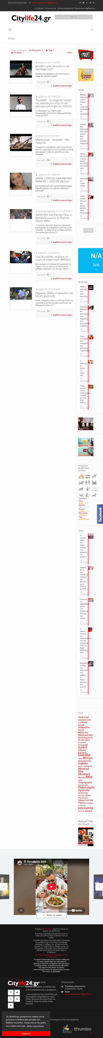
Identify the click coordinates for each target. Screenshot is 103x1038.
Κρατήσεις (88, 766)
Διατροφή (83, 745)
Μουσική (84, 774)
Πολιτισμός (86, 787)
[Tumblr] (93, 3)
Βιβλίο (87, 740)
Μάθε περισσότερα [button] (35, 1026)
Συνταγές (81, 795)
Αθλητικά (83, 732)
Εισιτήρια (82, 752)
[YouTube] (87, 3)
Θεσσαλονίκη (84, 761)
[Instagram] (90, 3)
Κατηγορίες (36, 50)
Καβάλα (83, 763)
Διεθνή (82, 747)
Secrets (81, 725)
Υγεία (81, 501)
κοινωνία (85, 808)
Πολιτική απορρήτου (70, 1020)
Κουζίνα (81, 766)
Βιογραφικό (82, 742)
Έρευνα (81, 730)
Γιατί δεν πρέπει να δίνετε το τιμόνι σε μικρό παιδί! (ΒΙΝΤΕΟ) (52, 258)
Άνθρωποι (84, 727)
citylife (40, 63)
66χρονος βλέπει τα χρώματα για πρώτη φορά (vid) (54, 294)
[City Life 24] (31, 18)
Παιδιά (80, 780)
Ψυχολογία (82, 805)
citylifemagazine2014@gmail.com (44, 3)
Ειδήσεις (82, 750)
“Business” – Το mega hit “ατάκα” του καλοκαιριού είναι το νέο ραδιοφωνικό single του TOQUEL (53, 103)
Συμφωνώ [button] (26, 1033)
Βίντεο (81, 740)
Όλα (70, 53)
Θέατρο (87, 758)
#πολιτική (83, 717)
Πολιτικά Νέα (83, 785)
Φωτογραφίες (89, 803)
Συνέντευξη (83, 793)
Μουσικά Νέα (83, 770)
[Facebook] (80, 3)
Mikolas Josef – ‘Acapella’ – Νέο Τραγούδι (52, 141)
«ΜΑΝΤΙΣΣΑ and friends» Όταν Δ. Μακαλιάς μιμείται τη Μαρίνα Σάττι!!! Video (53, 217)
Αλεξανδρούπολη (85, 737)
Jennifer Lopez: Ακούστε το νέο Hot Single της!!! (52, 68)
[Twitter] (83, 3)
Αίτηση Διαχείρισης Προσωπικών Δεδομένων (76, 8)
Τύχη (80, 517)
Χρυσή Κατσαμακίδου (47, 211)
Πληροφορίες (85, 782)
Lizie (79, 722)
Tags (50, 50)
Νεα (89, 777)
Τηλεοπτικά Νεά (85, 800)
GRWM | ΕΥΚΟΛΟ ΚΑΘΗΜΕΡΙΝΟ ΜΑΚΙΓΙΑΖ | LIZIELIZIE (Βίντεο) (53, 180)
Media (84, 722)
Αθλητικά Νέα (85, 735)
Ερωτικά (82, 505)
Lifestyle (82, 720)
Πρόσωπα (84, 790)
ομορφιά (88, 811)
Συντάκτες (39, 8)
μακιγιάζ (81, 811)
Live (88, 719)
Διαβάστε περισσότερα (62, 86)
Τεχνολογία (83, 798)
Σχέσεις (88, 795)
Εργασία (82, 509)
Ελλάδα (84, 755)
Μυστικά (81, 777)
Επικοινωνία (51, 8)
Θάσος (80, 758)
